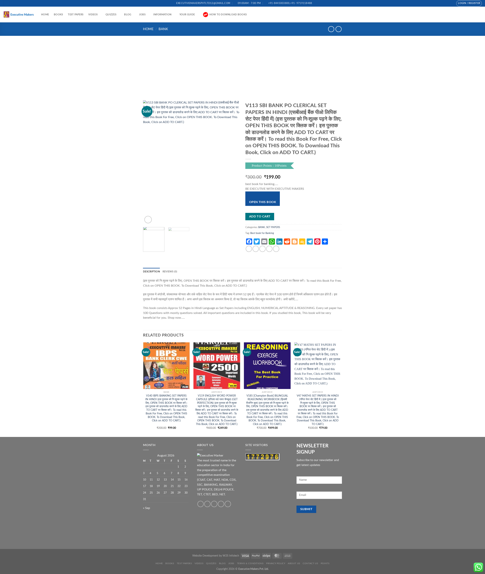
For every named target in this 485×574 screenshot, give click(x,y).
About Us (294, 563)
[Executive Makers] (19, 14)
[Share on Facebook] (249, 249)
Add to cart (260, 216)
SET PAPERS (273, 227)
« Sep (146, 508)
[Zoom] (148, 219)
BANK (163, 29)
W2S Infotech (231, 555)
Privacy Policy (275, 563)
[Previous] (149, 162)
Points (325, 563)
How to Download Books (228, 14)
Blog (127, 14)
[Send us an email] (443, 3)
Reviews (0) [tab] (170, 272)
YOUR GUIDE (187, 14)
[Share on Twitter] (256, 249)
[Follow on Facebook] (439, 3)
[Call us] (447, 3)
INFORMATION (162, 14)
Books (58, 14)
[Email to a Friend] (262, 249)
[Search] (6, 3)
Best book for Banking (262, 233)
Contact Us (310, 563)
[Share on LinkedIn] (276, 249)
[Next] (233, 162)
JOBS (142, 14)
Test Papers (75, 14)
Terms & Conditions (250, 563)
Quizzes (111, 14)
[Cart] (480, 14)
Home (45, 14)
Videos (93, 14)
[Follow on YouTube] (450, 3)
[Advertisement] (242, 64)
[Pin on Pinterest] (269, 249)
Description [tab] (151, 272)
